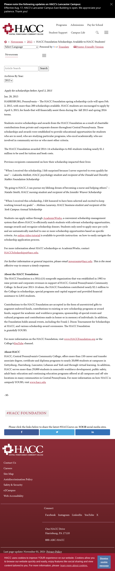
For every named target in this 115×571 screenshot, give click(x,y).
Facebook (50, 515)
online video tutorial (29, 235)
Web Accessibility (13, 496)
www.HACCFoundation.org (79, 339)
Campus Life (78, 32)
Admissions (77, 25)
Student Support (58, 32)
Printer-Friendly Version (90, 47)
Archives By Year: (14, 76)
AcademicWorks (52, 218)
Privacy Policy (54, 552)
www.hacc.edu (38, 382)
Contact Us (10, 463)
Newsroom (17, 42)
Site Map (9, 474)
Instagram (63, 515)
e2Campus (9, 490)
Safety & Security (13, 485)
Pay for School (95, 25)
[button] (98, 33)
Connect (48, 508)
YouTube (19, 343)
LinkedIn (77, 515)
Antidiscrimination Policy (18, 479)
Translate (64, 47)
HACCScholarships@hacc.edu (21, 253)
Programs (61, 25)
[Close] (111, 4)
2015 (29, 42)
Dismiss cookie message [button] (104, 562)
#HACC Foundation (27, 413)
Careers (8, 468)
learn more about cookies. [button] (74, 565)
